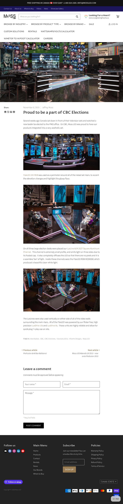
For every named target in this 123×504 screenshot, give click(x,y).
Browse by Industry (15, 24)
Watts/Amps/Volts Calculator (57, 31)
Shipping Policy (97, 454)
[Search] (77, 16)
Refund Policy (96, 462)
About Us (18, 9)
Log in (114, 24)
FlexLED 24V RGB (30, 175)
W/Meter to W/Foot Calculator (22, 38)
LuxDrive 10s (37, 325)
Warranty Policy (97, 450)
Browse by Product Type (45, 24)
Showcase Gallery (57, 9)
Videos (39, 9)
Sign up (69, 469)
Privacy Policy (96, 458)
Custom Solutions (14, 31)
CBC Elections (50, 338)
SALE (91, 24)
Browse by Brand (74, 24)
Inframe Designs (75, 338)
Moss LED (86, 338)
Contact (36, 458)
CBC (41, 338)
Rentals (32, 31)
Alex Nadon (34, 338)
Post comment (33, 425)
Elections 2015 (62, 338)
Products (37, 454)
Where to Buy (29, 9)
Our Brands (37, 470)
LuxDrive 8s (52, 325)
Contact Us (8, 9)
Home (35, 450)
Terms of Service (97, 466)
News (46, 9)
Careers (48, 38)
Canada (107, 481)
